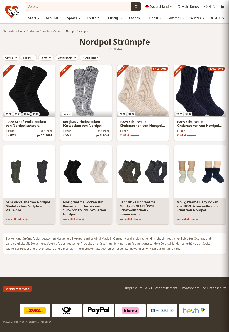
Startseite (8, 31)
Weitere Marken (52, 31)
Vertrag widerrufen (17, 288)
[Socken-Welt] (13, 12)
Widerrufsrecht (166, 288)
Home (22, 31)
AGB (148, 288)
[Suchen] (136, 6)
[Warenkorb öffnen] (222, 6)
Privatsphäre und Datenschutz (203, 288)
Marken (34, 31)
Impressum (133, 288)
